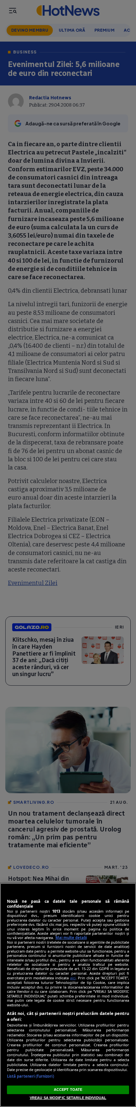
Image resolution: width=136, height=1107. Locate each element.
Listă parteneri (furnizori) (30, 1076)
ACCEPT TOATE (68, 1089)
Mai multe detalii (71, 937)
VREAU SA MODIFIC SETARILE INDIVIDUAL (68, 1098)
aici (73, 977)
